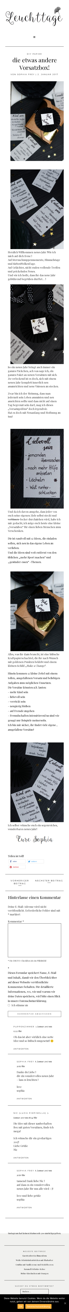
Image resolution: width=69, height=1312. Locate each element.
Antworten (21, 1049)
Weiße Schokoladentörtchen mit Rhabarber (34, 1260)
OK (20, 1306)
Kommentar (16, 921)
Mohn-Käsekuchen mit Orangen (34, 1273)
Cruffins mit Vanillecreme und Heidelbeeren (34, 1264)
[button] (34, 37)
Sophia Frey (26, 74)
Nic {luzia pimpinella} (29, 1113)
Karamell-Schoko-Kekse (34, 1269)
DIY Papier (34, 54)
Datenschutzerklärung (38, 1306)
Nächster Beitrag (49, 880)
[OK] (65, 1303)
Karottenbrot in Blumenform (34, 1255)
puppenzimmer (23, 1027)
